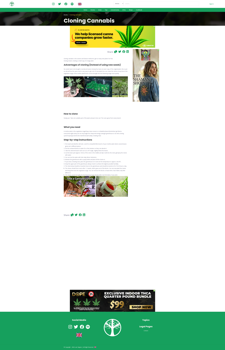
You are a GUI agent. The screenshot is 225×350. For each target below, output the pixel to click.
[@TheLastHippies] (59, 4)
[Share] (116, 51)
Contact (146, 330)
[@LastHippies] (53, 4)
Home (66, 15)
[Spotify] (72, 4)
